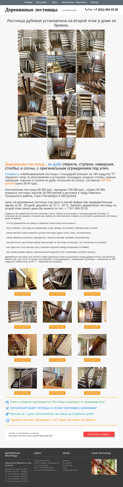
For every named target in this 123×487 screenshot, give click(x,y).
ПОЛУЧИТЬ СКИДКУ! (99, 434)
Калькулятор (68, 2)
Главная (28, 2)
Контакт (94, 2)
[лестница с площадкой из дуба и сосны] (32, 40)
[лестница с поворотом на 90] (92, 344)
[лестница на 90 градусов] (22, 278)
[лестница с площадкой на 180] (57, 278)
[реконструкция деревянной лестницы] (22, 377)
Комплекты (81, 2)
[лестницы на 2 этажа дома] (92, 377)
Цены (55, 2)
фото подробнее (22, 294)
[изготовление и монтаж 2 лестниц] (57, 377)
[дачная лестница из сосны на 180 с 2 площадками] (92, 311)
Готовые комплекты (70, 470)
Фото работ (41, 2)
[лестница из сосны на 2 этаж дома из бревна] (22, 311)
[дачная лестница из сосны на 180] (22, 344)
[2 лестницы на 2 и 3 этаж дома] (57, 344)
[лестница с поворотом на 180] (57, 311)
